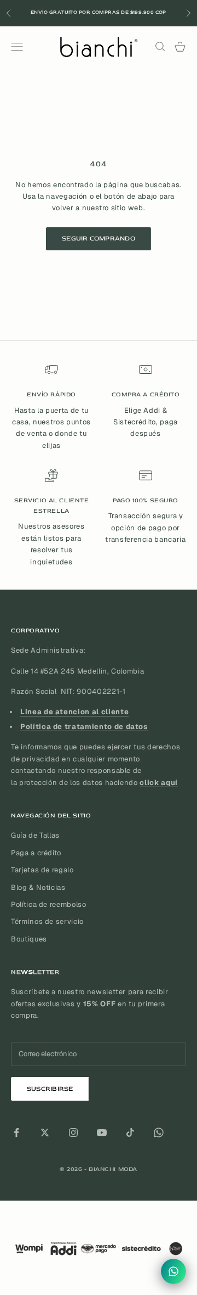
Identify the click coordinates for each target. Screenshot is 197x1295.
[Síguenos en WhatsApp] (158, 1132)
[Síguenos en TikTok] (130, 1132)
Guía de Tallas (35, 835)
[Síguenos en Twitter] (44, 1132)
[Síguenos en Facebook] (16, 1132)
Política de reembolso (48, 904)
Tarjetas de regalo (42, 869)
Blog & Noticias (38, 887)
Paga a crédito (36, 852)
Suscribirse (50, 1089)
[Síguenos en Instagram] (73, 1132)
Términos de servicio (47, 921)
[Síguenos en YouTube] (101, 1132)
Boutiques (29, 939)
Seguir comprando (98, 238)
